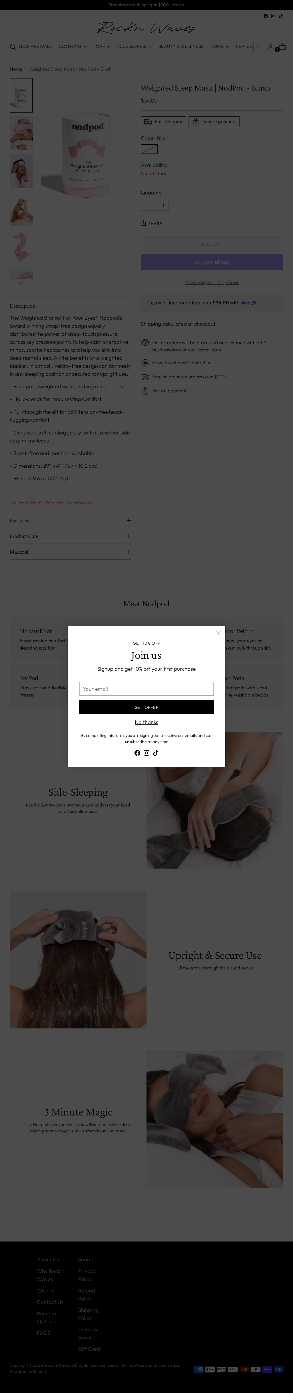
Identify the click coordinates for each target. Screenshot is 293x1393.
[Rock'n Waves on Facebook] (137, 753)
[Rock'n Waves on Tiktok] (155, 753)
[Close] (218, 633)
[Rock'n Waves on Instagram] (146, 753)
